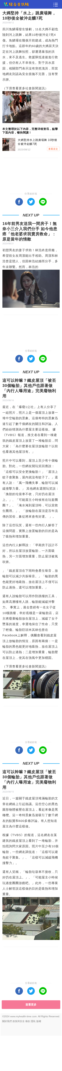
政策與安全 (19, 1021)
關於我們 (7, 1021)
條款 (27, 1021)
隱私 (33, 1021)
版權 (38, 1021)
